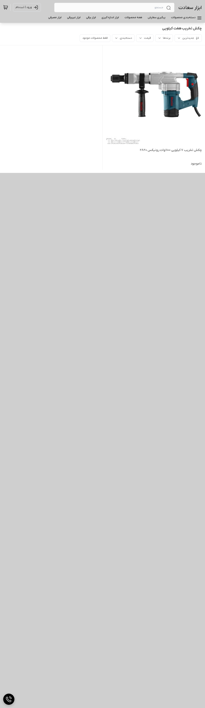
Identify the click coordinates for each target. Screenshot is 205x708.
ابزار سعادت (190, 7)
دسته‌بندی (126, 38)
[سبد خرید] (5, 7)
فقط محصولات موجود (95, 38)
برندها (166, 38)
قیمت (147, 38)
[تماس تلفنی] (8, 699)
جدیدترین (188, 38)
